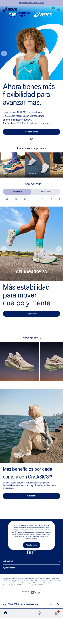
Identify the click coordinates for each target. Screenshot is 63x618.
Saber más (31, 496)
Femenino (17, 192)
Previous (4, 54)
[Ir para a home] (5, 613)
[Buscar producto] (58, 10)
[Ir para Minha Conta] (39, 613)
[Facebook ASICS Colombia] (29, 554)
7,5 (42, 199)
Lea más (34, 538)
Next (59, 54)
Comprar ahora (31, 132)
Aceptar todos (31, 545)
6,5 (24, 199)
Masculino (45, 192)
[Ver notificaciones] (52, 10)
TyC (31, 139)
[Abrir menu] (22, 613)
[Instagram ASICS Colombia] (34, 554)
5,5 (7, 199)
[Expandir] (51, 604)
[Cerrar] (58, 604)
